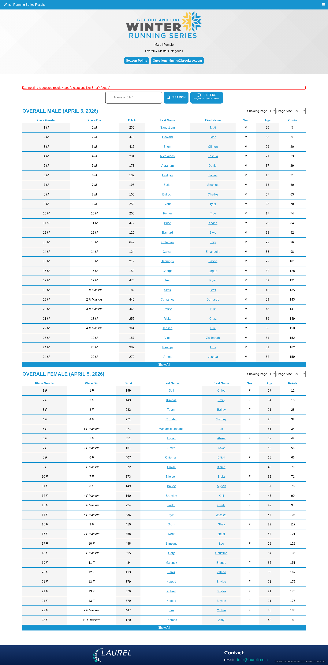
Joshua (213, 156)
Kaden (212, 223)
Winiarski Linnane (171, 428)
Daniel (212, 165)
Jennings (167, 261)
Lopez (171, 438)
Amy (221, 620)
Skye (213, 232)
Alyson (221, 486)
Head (167, 280)
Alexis (221, 438)
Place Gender (46, 120)
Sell (171, 390)
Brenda (221, 562)
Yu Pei (221, 610)
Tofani (171, 409)
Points (292, 120)
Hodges (167, 175)
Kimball (171, 400)
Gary (171, 553)
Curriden (171, 419)
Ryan (213, 280)
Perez (171, 572)
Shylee (221, 581)
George (167, 270)
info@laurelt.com (252, 659)
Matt (213, 127)
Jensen (167, 328)
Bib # (132, 120)
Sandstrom (167, 127)
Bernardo (213, 299)
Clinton (213, 146)
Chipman (171, 457)
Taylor (171, 515)
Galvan (167, 251)
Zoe (221, 543)
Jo (221, 428)
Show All (164, 364)
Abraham (167, 165)
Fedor (171, 505)
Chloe (221, 390)
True (213, 213)
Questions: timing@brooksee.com (177, 60)
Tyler (213, 204)
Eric (213, 309)
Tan (171, 610)
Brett (213, 290)
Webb (171, 533)
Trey (213, 242)
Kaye (221, 448)
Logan (213, 270)
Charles (213, 194)
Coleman (167, 242)
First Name (213, 120)
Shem (167, 146)
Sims (167, 290)
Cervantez (167, 299)
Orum (171, 524)
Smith (171, 448)
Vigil (167, 337)
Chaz (213, 318)
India (221, 476)
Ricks (167, 318)
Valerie (221, 572)
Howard (167, 137)
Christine (221, 553)
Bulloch (167, 194)
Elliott (221, 457)
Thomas (171, 620)
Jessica (221, 515)
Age (267, 120)
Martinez (171, 562)
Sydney (221, 419)
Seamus (212, 184)
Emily (221, 400)
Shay (221, 524)
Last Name (167, 120)
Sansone (171, 543)
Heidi (221, 533)
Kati (221, 495)
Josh (213, 137)
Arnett (167, 356)
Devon (212, 261)
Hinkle (171, 467)
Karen (221, 467)
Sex (246, 120)
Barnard (167, 232)
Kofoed (171, 581)
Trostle (167, 309)
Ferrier (167, 213)
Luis (213, 347)
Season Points (136, 60)
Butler (167, 184)
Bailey (221, 409)
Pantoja (167, 347)
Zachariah (213, 337)
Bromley (171, 495)
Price (167, 223)
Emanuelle (213, 251)
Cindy (221, 505)
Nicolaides (167, 156)
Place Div (94, 120)
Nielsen (171, 476)
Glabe (167, 204)
